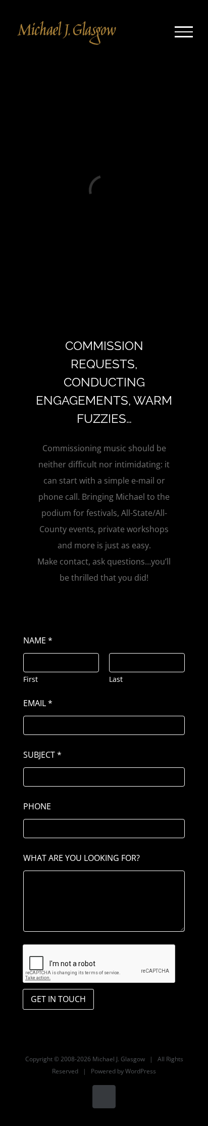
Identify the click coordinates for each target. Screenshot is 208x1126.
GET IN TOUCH (58, 999)
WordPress (140, 1071)
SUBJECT (42, 755)
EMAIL (38, 703)
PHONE (37, 806)
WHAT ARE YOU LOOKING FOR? (81, 858)
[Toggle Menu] (184, 31)
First (30, 679)
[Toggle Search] (149, 31)
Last (116, 679)
